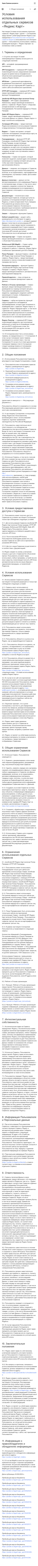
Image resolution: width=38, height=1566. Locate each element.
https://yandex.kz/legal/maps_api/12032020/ (16, 1496)
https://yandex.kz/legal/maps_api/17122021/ (16, 1485)
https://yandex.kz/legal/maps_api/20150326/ (17, 1552)
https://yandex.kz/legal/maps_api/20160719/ (16, 1535)
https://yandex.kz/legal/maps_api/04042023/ (17, 1480)
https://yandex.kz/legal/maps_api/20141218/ (16, 1557)
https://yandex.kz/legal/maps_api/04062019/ (16, 1502)
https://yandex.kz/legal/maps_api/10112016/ (16, 1530)
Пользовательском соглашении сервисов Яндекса (18, 38)
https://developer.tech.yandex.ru (12, 221)
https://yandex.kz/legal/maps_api (21, 1390)
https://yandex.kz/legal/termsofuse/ (16, 375)
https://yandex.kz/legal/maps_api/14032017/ (16, 1524)
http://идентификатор (7, 474)
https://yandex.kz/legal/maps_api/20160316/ (16, 1546)
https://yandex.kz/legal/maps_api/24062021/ (16, 1491)
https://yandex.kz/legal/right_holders (14, 1457)
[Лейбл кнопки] (35, 3)
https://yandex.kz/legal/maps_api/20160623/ (17, 1541)
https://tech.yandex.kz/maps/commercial (15, 806)
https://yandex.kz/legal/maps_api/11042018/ (16, 1513)
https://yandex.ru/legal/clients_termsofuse (16, 1013)
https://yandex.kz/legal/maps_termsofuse (19, 388)
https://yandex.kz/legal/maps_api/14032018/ (16, 1519)
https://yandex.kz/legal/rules (14, 368)
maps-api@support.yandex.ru (15, 689)
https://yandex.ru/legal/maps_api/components (17, 1470)
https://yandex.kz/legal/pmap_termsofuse (19, 397)
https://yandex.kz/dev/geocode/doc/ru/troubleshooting (19, 1373)
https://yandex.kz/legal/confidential (16, 382)
